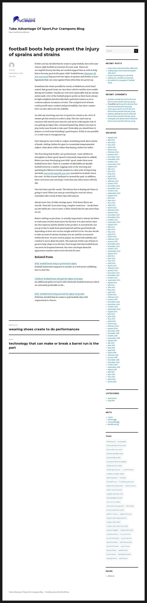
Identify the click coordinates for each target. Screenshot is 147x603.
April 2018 (111, 379)
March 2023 (112, 237)
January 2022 (113, 271)
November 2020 (114, 304)
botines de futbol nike (115, 453)
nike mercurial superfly (115, 506)
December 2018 (113, 360)
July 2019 (111, 343)
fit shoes (123, 478)
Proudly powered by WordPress (57, 592)
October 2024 (113, 191)
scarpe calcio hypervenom (117, 518)
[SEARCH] (136, 51)
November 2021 (113, 275)
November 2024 (114, 188)
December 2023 (114, 215)
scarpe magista (112, 530)
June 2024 (111, 200)
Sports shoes (111, 550)
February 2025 (113, 181)
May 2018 (111, 377)
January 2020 (113, 329)
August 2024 (112, 196)
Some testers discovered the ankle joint (123, 68)
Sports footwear (113, 546)
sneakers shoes (112, 534)
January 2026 (113, 155)
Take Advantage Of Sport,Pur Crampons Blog (46, 29)
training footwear (124, 554)
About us (111, 576)
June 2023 (111, 229)
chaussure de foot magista (116, 462)
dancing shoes (112, 478)
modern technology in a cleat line (120, 76)
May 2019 (111, 348)
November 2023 (114, 217)
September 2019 (114, 338)
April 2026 (112, 147)
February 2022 (113, 268)
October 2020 (113, 307)
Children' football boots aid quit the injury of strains (59, 279)
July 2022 (111, 256)
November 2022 (114, 246)
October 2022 (113, 249)
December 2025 (114, 157)
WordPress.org (113, 424)
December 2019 (113, 331)
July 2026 (111, 140)
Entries (112, 420)
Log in (110, 417)
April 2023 (112, 234)
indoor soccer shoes (114, 490)
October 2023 (113, 220)
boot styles (122, 441)
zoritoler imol (113, 99)
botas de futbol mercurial (116, 445)
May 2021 (111, 290)
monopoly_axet (113, 119)
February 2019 (113, 355)
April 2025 (111, 176)
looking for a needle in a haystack (120, 78)
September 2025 (114, 164)
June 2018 (111, 374)
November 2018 (113, 362)
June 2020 (111, 316)
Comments (113, 422)
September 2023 (114, 222)
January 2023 (113, 242)
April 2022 (112, 263)
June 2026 (111, 142)
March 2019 (112, 353)
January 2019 (112, 358)
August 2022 (112, 254)
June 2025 (111, 171)
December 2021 (114, 273)
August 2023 (112, 225)
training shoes (112, 558)
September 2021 (114, 280)
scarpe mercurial (126, 530)
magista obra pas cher (115, 494)
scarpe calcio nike (113, 522)
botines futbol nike (113, 457)
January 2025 (113, 184)
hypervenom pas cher (115, 486)
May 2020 (111, 319)
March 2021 (112, 295)
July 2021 (111, 285)
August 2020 (112, 312)
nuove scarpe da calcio (115, 510)
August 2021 (112, 283)
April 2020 (112, 321)
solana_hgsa (112, 109)
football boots (112, 482)
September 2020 (114, 309)
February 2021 (113, 297)
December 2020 (114, 302)
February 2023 (113, 239)
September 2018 (114, 367)
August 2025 (112, 167)
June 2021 (111, 287)
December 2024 (114, 186)
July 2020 (111, 314)
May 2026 (111, 145)
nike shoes (130, 506)
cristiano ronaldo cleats (115, 474)
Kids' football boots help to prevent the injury (56, 263)
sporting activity (126, 542)
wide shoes (123, 558)
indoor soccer (130, 486)
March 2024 (112, 208)
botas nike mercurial (114, 449)
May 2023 (111, 232)
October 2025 (113, 162)
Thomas (12, 70)
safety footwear (126, 514)
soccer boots (125, 534)
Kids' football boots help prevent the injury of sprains (59, 294)
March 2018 (112, 382)
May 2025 (111, 174)
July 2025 (111, 169)
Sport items (112, 398)
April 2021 (111, 292)
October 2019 (112, 336)
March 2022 (112, 266)
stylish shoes (123, 550)
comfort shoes (128, 470)
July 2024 (111, 198)
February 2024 (113, 210)
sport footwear (112, 542)
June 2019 (111, 345)
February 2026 (113, 152)
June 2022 (111, 258)
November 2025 (114, 159)
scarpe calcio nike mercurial (117, 526)
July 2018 (111, 372)
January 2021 (113, 300)
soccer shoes (126, 538)
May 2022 (111, 261)
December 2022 (114, 244)
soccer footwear (113, 538)
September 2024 (114, 193)
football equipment (126, 482)
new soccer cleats (113, 502)
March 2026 (112, 150)
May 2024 (111, 203)
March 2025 (112, 179)
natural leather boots (114, 498)
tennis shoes (111, 554)
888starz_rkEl (113, 114)
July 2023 (111, 227)
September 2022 (114, 251)
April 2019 (111, 350)
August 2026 (112, 138)
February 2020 (113, 326)
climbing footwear (113, 470)
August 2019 (112, 341)
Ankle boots (111, 441)
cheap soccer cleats (114, 466)
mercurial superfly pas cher (57, 173)
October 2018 (112, 365)
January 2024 (113, 213)
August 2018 (112, 370)
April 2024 (112, 205)
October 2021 (113, 278)
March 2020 (112, 324)
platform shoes (112, 514)
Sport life (12, 76)
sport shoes (125, 546)
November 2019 (113, 333)
